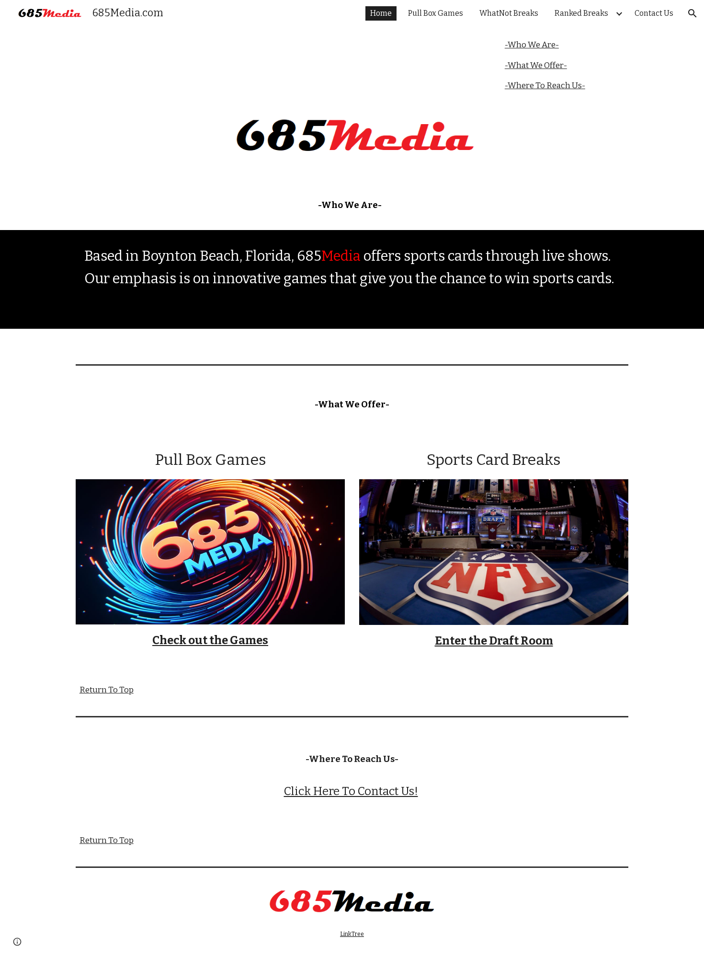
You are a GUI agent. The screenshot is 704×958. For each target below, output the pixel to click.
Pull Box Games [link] (435, 13)
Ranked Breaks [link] (581, 13)
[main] (352, 200)
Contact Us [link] (654, 13)
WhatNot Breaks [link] (508, 13)
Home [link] (381, 13)
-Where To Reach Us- (545, 86)
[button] (692, 13)
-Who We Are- (532, 45)
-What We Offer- (536, 65)
